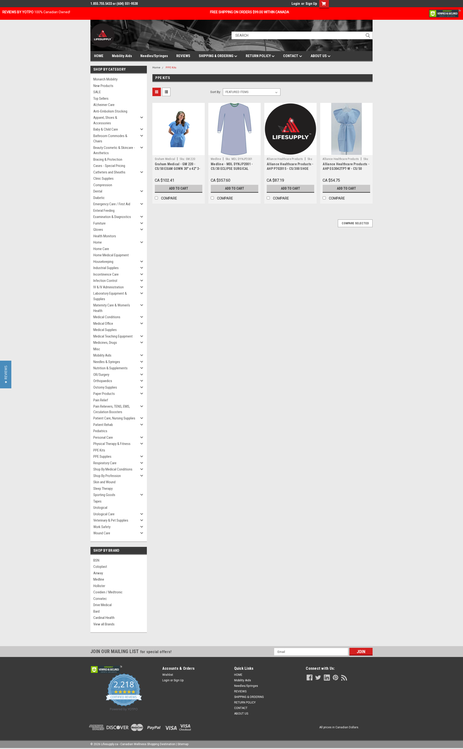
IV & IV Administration (108, 287)
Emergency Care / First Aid (111, 204)
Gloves (98, 229)
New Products (103, 86)
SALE (97, 92)
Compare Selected (355, 223)
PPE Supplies (102, 456)
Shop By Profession (107, 476)
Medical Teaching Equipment (113, 336)
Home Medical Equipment (111, 255)
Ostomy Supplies (105, 387)
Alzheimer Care (104, 105)
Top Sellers (101, 98)
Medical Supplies (105, 330)
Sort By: (215, 92)
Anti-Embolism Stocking (110, 111)
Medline (98, 579)
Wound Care (101, 533)
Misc (96, 349)
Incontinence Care (106, 274)
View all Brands (104, 624)
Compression (102, 185)
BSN (96, 560)
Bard (96, 611)
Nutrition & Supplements (110, 368)
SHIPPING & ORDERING (216, 56)
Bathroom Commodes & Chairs (110, 139)
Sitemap (182, 744)
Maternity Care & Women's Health (111, 308)
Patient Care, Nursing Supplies (114, 418)
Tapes (97, 501)
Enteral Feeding (104, 210)
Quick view (178, 151)
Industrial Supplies (106, 268)
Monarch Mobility (105, 79)
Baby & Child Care (105, 129)
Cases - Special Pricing (109, 166)
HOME (98, 56)
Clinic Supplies (103, 178)
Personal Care (103, 437)
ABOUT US (319, 56)
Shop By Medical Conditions (112, 469)
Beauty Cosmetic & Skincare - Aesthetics (114, 150)
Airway (98, 573)
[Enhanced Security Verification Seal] (445, 13)
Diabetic (99, 198)
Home (97, 242)
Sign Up (311, 4)
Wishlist (167, 674)
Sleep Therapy (103, 488)
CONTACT (291, 56)
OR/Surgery (101, 374)
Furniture (99, 223)
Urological (100, 507)
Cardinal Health (104, 618)
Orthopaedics (102, 381)
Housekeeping (103, 261)
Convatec (100, 599)
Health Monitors (104, 236)
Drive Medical (102, 605)
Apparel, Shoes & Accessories (105, 120)
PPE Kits (99, 450)
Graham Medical (165, 159)
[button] (5, 374)
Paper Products (104, 393)
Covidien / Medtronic (108, 592)
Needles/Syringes (154, 56)
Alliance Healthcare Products (285, 159)
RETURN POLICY (259, 56)
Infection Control (105, 280)
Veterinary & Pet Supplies (110, 520)
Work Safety (101, 527)
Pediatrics (100, 431)
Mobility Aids (122, 56)
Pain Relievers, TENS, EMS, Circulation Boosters (111, 409)
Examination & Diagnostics (112, 217)
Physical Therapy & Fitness (111, 444)
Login (296, 4)
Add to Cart (178, 188)
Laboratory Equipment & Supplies (110, 296)
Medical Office (103, 323)
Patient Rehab (103, 425)
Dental (97, 191)
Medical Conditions (106, 317)
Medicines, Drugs (105, 342)
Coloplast (100, 566)
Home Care (101, 249)
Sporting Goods (104, 495)
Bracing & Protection (107, 159)
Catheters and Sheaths (109, 172)
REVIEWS (183, 56)
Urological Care (104, 514)
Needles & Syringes (106, 362)
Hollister (99, 586)
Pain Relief (100, 400)
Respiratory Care (104, 463)
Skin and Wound (104, 482)
